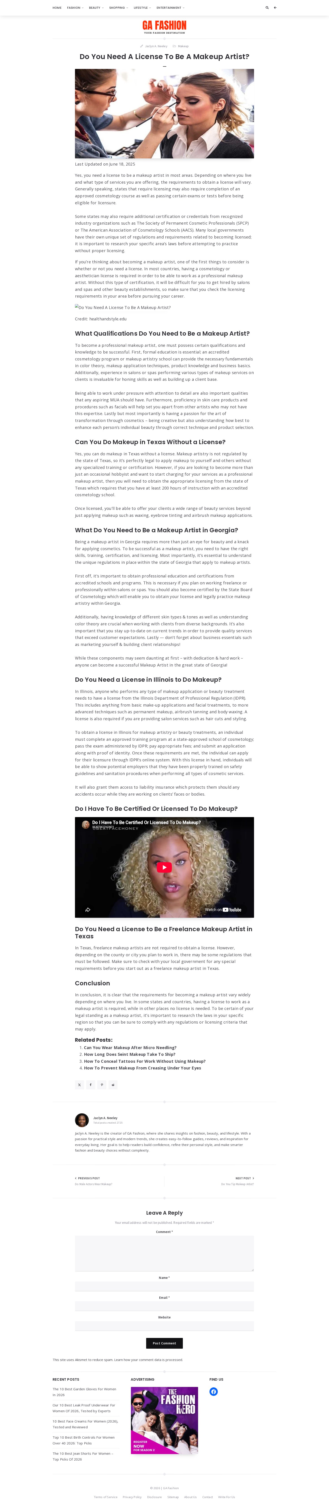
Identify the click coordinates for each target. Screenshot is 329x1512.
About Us (190, 1497)
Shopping (117, 8)
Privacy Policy (132, 1497)
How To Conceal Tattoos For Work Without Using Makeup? (145, 1061)
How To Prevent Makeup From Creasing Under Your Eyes (142, 1068)
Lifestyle (141, 8)
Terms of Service (106, 1497)
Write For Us (226, 1497)
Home (57, 8)
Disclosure (154, 1497)
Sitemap (173, 1497)
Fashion (73, 8)
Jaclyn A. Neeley (105, 1118)
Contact (207, 1497)
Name (164, 1278)
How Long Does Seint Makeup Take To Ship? (129, 1054)
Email (164, 1297)
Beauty (94, 8)
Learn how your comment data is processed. (148, 1359)
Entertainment (169, 8)
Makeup (183, 46)
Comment (164, 1232)
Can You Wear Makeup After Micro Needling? (130, 1047)
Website (164, 1317)
